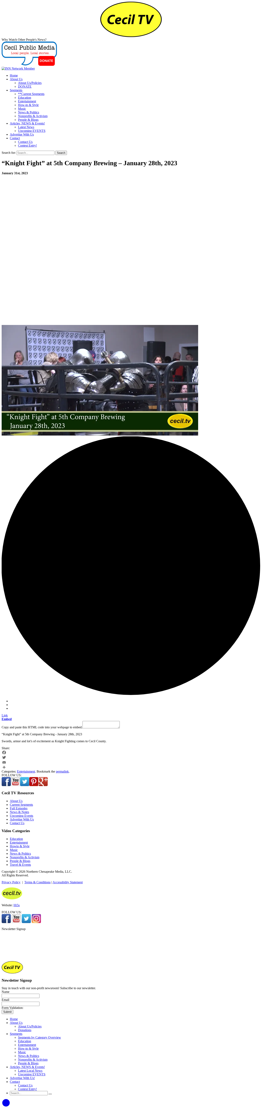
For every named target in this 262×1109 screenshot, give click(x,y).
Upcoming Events (21, 815)
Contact (15, 138)
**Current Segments (31, 94)
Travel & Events (20, 864)
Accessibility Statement (68, 882)
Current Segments (21, 804)
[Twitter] (131, 757)
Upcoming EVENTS (31, 130)
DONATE (25, 86)
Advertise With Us (22, 134)
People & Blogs (28, 119)
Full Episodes (18, 808)
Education (24, 97)
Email (5, 999)
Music (22, 108)
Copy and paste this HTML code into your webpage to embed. (42, 727)
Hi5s (17, 905)
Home (14, 75)
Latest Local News (30, 1070)
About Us (16, 79)
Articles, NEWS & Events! (27, 123)
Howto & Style (19, 846)
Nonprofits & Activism (32, 116)
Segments (16, 90)
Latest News (26, 127)
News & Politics (28, 112)
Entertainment (27, 101)
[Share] (131, 767)
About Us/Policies (30, 83)
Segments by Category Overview (39, 1037)
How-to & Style (28, 105)
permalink (62, 771)
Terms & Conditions (37, 882)
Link (5, 715)
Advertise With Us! (22, 1078)
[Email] (131, 762)
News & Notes (19, 812)
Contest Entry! (27, 145)
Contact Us (25, 142)
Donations (24, 1030)
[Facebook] (131, 752)
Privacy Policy (11, 882)
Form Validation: (12, 1007)
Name (5, 992)
